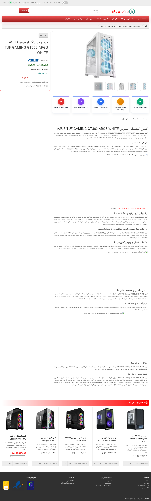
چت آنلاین (6, 2)
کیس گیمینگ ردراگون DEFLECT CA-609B (18, 437)
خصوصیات (135, 119)
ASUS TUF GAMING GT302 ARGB (82, 129)
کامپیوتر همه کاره (102, 19)
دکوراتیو (67, 19)
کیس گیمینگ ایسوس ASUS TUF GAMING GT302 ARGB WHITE (120, 26)
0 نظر (35, 86)
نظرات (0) (125, 119)
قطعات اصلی (142, 19)
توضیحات (144, 119)
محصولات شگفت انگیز (67, 483)
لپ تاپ (114, 19)
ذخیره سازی (89, 19)
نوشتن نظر (29, 86)
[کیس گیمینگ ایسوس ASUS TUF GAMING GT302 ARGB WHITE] (100, 55)
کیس (138, 246)
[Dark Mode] (65, 2)
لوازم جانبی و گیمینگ (127, 19)
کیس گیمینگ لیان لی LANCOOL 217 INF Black (106, 439)
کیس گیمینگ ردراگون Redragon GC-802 (48, 439)
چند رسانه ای (78, 19)
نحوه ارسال (146, 483)
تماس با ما (108, 481)
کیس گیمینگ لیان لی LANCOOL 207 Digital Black (137, 438)
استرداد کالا (108, 483)
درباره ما (147, 481)
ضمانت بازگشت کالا (143, 485)
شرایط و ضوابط (144, 488)
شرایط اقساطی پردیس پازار (103, 485)
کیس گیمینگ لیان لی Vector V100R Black (75, 439)
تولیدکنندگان (70, 481)
